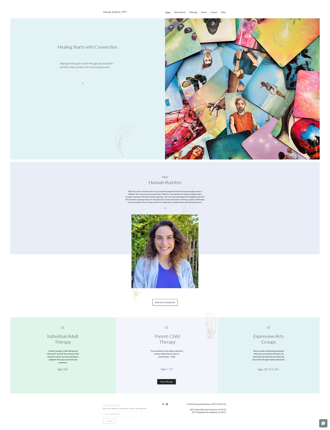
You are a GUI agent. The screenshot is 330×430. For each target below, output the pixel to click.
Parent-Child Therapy (167, 339)
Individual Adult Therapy (63, 339)
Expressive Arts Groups (268, 339)
